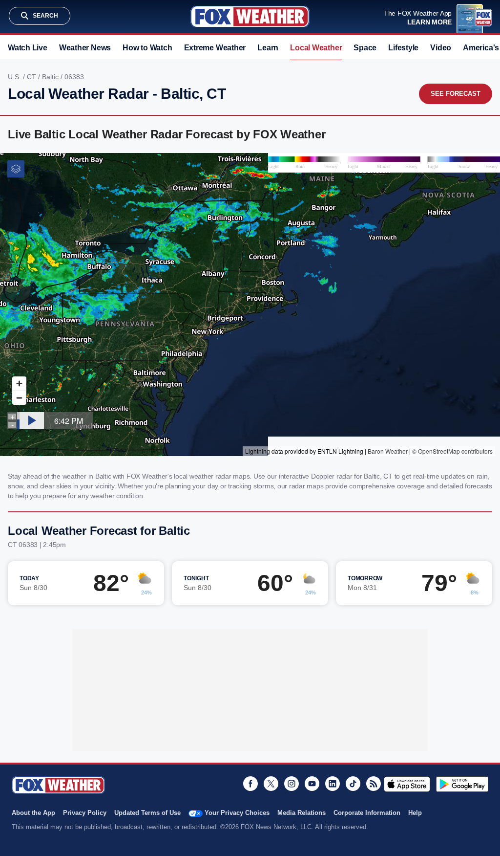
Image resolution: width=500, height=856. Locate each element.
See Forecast (455, 93)
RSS (373, 783)
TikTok (353, 783)
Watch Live (27, 48)
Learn (267, 48)
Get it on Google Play (462, 784)
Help (415, 812)
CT (32, 77)
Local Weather (316, 48)
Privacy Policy (84, 812)
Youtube (312, 783)
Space (365, 48)
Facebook (250, 783)
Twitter (271, 783)
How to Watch (147, 48)
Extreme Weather (215, 48)
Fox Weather (250, 16)
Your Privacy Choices (237, 812)
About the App (33, 812)
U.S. (15, 77)
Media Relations (301, 812)
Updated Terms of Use (147, 812)
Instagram (291, 783)
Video (440, 48)
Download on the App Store (407, 784)
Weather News (85, 48)
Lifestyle (403, 48)
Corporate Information (366, 812)
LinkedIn (332, 783)
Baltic (51, 77)
